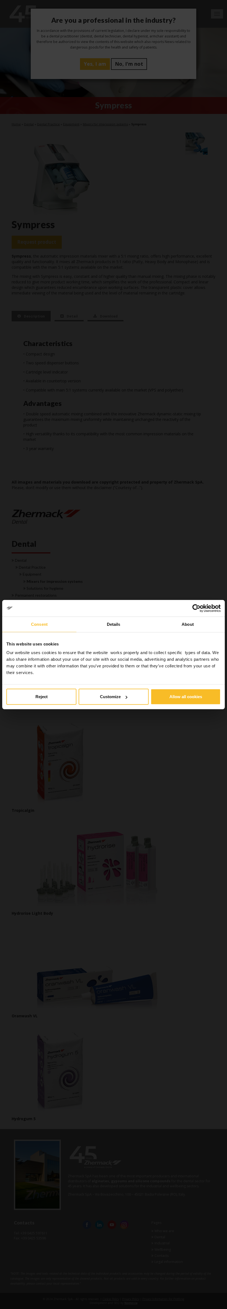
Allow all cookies (185, 696)
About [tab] (188, 624)
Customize (110, 696)
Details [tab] (113, 624)
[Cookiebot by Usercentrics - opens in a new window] (196, 608)
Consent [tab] (39, 624)
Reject (41, 696)
